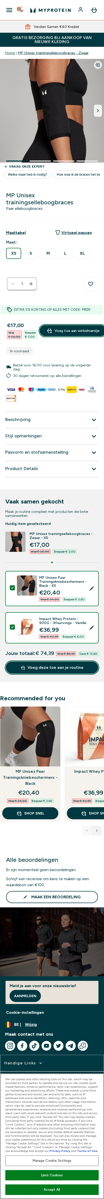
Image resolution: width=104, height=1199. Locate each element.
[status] (21, 284)
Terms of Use (87, 1151)
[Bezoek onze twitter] (59, 1046)
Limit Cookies (52, 1175)
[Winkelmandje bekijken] (94, 10)
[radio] (13, 253)
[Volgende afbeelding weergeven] (98, 111)
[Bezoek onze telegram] (71, 1046)
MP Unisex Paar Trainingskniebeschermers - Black (30, 777)
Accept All (52, 1189)
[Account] (81, 10)
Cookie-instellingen (25, 1012)
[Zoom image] (98, 65)
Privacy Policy (59, 1151)
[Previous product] (87, 831)
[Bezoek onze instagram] (10, 1046)
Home (10, 53)
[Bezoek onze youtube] (46, 1046)
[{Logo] (50, 10)
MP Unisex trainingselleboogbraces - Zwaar (53, 53)
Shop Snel (34, 813)
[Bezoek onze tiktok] (34, 1046)
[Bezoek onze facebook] (22, 1046)
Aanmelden (25, 996)
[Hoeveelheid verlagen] (12, 284)
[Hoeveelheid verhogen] (31, 284)
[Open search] (20, 10)
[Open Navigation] (9, 10)
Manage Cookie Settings (52, 1161)
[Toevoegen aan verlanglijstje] (90, 284)
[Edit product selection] (91, 588)
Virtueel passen (76, 232)
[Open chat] (83, 1046)
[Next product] (97, 831)
